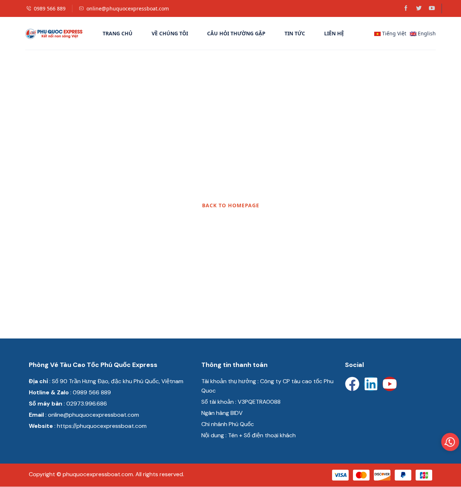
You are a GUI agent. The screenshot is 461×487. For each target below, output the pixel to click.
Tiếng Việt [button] (393, 33)
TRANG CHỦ (118, 33)
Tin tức (295, 33)
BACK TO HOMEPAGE (230, 205)
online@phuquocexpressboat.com (127, 8)
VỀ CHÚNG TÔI (170, 33)
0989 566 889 (50, 8)
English (426, 33)
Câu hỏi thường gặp (236, 33)
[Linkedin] (371, 384)
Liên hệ (334, 33)
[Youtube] (389, 384)
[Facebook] (352, 384)
